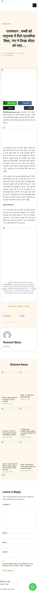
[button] (11, 314)
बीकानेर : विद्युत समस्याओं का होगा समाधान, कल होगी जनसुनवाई (10, 399)
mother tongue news (20, 282)
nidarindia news (20, 284)
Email (5, 542)
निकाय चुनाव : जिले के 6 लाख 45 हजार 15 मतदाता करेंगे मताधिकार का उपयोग (9, 433)
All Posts (6, 346)
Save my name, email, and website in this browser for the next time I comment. (18, 564)
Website (6, 552)
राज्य (9, 24)
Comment (7, 504)
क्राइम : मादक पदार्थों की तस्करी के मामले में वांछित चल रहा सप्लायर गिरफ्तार (28, 466)
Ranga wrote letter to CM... (18, 289)
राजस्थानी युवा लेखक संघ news (23, 293)
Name (5, 533)
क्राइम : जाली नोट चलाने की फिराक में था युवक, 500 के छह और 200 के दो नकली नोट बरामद (10, 466)
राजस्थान (5, 24)
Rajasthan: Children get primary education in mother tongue (18, 286)
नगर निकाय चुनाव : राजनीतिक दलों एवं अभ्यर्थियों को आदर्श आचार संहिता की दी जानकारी (28, 432)
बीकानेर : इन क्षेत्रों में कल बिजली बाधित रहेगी (27, 396)
